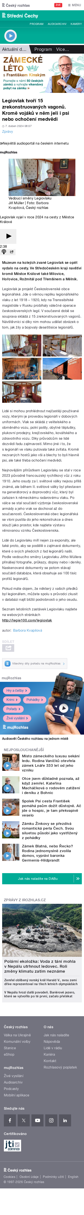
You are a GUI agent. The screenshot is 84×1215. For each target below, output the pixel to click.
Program (36, 24)
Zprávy (7, 132)
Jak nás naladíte (56, 1035)
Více (62, 49)
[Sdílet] (12, 252)
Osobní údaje (29, 1177)
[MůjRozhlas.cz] (8, 153)
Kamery (76, 24)
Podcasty (11, 1089)
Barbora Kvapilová (27, 630)
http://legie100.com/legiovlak (27, 620)
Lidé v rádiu (53, 1048)
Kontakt (50, 1061)
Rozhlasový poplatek (60, 1067)
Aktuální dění (15, 49)
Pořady (11, 709)
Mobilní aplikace (17, 1095)
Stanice (10, 1048)
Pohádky (33, 700)
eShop (9, 1054)
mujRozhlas (11, 678)
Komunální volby (17, 1042)
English (73, 1177)
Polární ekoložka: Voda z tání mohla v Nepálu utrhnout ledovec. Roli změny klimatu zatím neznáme (40, 966)
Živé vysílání (15, 718)
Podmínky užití (53, 1177)
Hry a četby (15, 690)
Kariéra (49, 1054)
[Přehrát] (8, 236)
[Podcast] (4, 252)
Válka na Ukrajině (17, 1035)
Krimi (10, 700)
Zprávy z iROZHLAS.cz (25, 900)
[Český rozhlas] (16, 5)
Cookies (9, 1177)
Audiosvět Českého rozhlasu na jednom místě (35, 738)
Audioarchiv (57, 24)
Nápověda (52, 1042)
